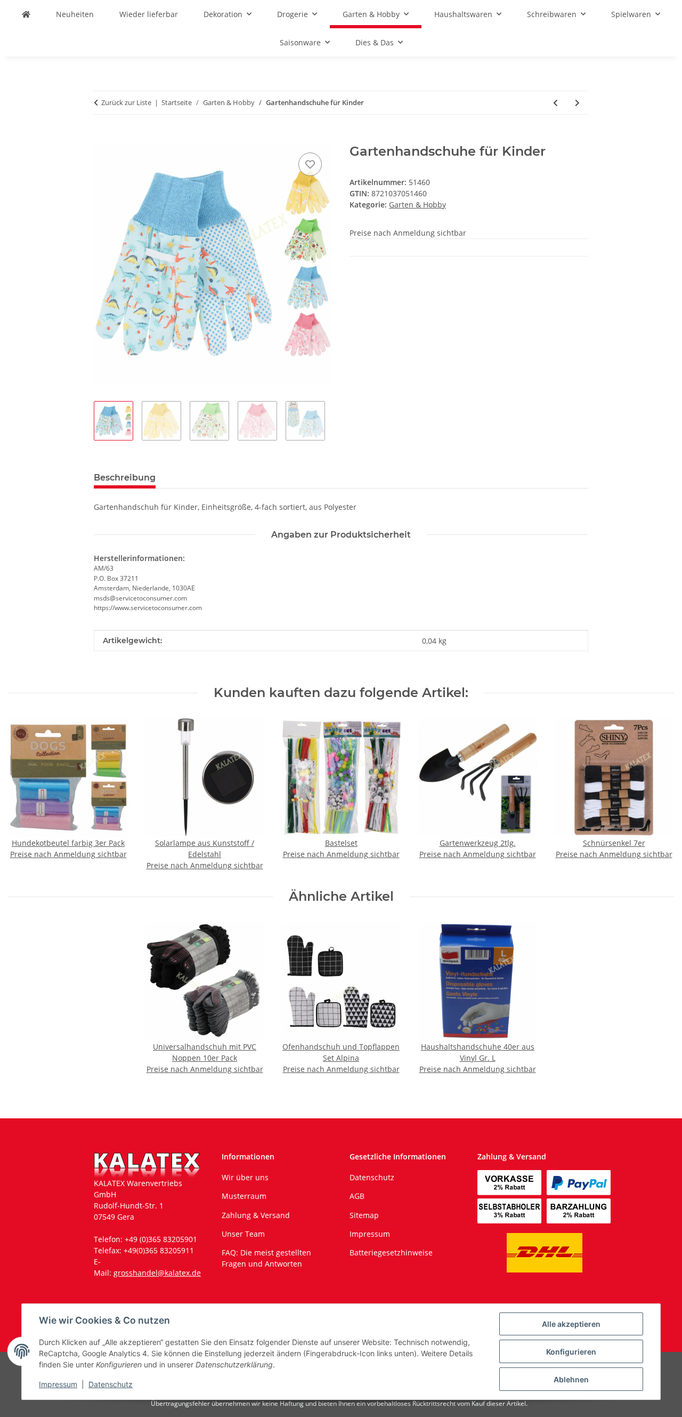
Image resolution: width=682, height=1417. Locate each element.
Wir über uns (245, 1177)
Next (656, 794)
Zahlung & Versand (256, 1215)
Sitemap (364, 1215)
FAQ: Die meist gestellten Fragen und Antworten (266, 1258)
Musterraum (244, 1196)
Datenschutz (110, 1384)
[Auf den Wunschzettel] (310, 164)
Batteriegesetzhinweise (391, 1252)
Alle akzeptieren (571, 1323)
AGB (357, 1196)
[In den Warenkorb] (102, 138)
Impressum (58, 1384)
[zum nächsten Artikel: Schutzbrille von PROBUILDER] (577, 102)
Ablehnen (571, 1379)
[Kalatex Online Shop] (26, 14)
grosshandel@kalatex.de (157, 1273)
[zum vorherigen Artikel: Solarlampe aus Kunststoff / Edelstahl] (555, 102)
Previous (26, 794)
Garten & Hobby (417, 204)
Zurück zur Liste (126, 102)
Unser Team (243, 1234)
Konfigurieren (571, 1351)
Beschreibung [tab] (125, 478)
